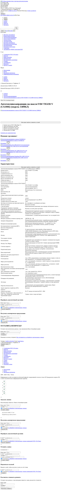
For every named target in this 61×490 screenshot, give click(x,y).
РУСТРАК (3, 15)
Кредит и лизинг (8, 65)
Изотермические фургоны (10, 44)
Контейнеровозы (8, 45)
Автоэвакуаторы (8, 41)
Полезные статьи (8, 364)
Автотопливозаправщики (10, 37)
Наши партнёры (8, 57)
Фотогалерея (7, 70)
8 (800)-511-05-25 (12, 10)
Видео (5, 71)
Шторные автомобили (9, 34)
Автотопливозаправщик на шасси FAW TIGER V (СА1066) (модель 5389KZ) (23, 97)
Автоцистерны (7, 40)
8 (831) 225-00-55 (31, 10)
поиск (2, 30)
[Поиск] (16, 28)
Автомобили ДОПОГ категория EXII (13, 49)
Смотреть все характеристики (8, 133)
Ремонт (5, 22)
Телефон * (3, 306)
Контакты (6, 24)
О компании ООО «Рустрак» (11, 54)
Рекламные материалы (9, 73)
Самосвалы (6, 48)
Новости (6, 23)
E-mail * (3, 304)
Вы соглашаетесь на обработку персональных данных (30, 337)
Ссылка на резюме (5, 457)
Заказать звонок (4, 344)
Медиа (5, 19)
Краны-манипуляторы (9, 36)
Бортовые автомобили (9, 42)
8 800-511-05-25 (10, 15)
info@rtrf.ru (21, 341)
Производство (7, 58)
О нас (5, 17)
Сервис (5, 20)
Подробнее (3, 143)
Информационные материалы (11, 74)
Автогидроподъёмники (9, 38)
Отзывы (6, 61)
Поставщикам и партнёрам (10, 59)
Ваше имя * (3, 303)
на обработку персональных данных (17, 307)
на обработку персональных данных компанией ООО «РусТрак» (24, 441)
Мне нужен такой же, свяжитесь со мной (30, 122)
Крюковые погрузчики (9, 46)
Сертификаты (7, 62)
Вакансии (6, 63)
